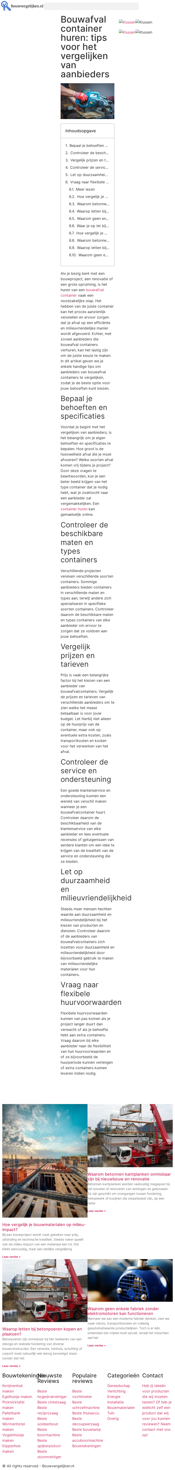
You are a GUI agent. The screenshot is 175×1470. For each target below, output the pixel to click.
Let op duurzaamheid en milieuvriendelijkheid (90, 174)
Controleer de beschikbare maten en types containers (90, 152)
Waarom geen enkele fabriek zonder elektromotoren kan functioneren (93, 218)
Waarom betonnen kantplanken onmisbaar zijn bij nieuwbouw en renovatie (93, 204)
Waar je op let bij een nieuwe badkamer (93, 225)
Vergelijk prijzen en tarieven (90, 160)
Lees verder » (11, 1256)
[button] (87, 6)
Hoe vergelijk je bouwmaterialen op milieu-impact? (93, 196)
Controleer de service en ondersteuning (90, 167)
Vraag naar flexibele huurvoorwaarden (90, 182)
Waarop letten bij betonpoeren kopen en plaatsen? (93, 211)
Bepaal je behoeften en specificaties (89, 145)
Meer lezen (85, 189)
